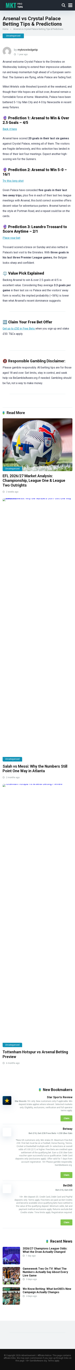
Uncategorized (13, 36)
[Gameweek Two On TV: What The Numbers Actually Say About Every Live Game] (11, 1283)
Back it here (10, 129)
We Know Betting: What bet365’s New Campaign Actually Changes (47, 1290)
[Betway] (8, 1132)
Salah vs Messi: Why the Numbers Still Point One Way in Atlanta (35, 768)
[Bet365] (7, 1192)
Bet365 (67, 1185)
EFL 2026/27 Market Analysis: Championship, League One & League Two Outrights (34, 480)
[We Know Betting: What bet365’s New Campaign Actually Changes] (11, 1303)
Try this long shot (13, 180)
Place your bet (11, 238)
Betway (67, 1128)
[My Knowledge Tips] (14, 5)
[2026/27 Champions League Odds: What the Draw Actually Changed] (11, 1263)
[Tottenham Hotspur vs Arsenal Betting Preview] (37, 915)
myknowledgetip (28, 49)
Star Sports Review (59, 1097)
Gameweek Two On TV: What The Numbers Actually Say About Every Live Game (45, 1272)
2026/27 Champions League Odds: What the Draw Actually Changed (45, 1250)
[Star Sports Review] (7, 1104)
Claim (66, 1118)
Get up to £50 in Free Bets (19, 328)
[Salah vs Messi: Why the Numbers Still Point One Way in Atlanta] (37, 630)
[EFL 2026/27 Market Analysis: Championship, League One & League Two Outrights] (37, 444)
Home (5, 29)
